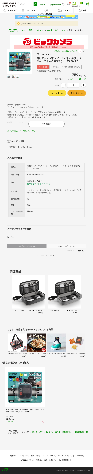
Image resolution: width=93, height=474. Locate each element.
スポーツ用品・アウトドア (33, 30)
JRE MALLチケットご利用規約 (32, 460)
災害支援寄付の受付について (32, 24)
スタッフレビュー (66, 246)
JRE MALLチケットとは (66, 456)
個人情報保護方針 (64, 460)
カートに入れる (57, 93)
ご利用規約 (80, 456)
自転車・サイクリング (56, 30)
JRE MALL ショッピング (13, 30)
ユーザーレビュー (27, 246)
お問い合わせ (35, 456)
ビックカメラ (37, 432)
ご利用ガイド (13, 456)
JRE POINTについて (49, 456)
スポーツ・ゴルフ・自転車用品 (58, 432)
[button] (79, 296)
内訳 (84, 79)
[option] (19, 61)
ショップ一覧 (24, 456)
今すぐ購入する (77, 93)
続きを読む (46, 124)
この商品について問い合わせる (64, 51)
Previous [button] (15, 61)
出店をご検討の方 (50, 460)
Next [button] (25, 61)
